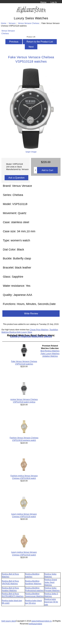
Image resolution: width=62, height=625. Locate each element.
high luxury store (8, 621)
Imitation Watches (50, 356)
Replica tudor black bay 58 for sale (51, 601)
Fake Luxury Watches (50, 353)
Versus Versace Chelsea (28, 23)
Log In (54, 2)
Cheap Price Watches (39, 330)
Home (43, 2)
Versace (12, 23)
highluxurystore (35, 624)
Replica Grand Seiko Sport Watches (50, 582)
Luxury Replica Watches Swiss (31, 336)
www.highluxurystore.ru (41, 621)
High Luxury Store (24, 332)
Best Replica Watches (50, 351)
